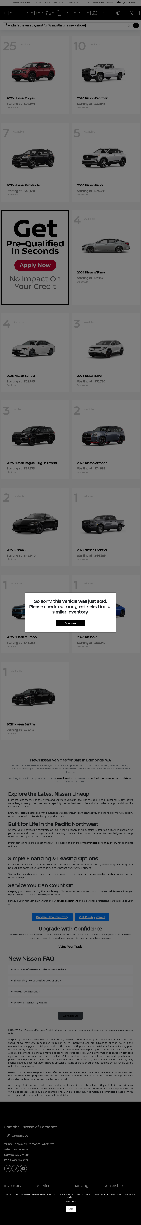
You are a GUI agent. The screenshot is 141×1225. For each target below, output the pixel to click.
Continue (70, 623)
